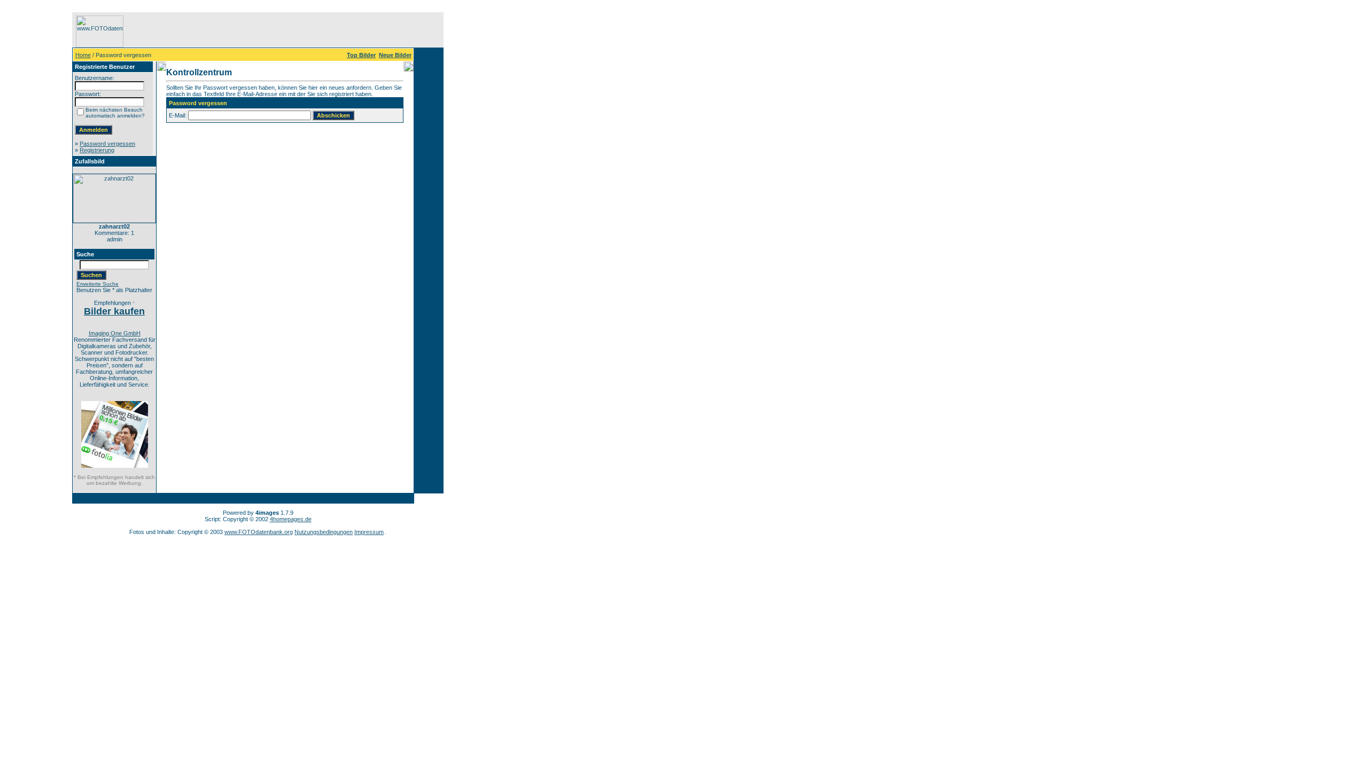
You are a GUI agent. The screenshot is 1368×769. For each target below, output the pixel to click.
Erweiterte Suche (97, 284)
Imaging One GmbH (115, 333)
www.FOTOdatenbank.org (258, 532)
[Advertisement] (38, 172)
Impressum (369, 532)
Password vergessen (107, 143)
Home (83, 55)
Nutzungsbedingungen (323, 532)
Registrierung (97, 150)
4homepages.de (291, 519)
